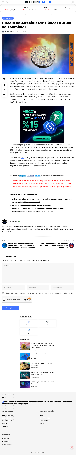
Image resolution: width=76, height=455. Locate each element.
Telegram (22, 176)
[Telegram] (29, 331)
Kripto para (14, 78)
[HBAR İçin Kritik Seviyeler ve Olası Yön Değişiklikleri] (25, 375)
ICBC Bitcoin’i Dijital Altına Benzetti (26, 202)
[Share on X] (4, 90)
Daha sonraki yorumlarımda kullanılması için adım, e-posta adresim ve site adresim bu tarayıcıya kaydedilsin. (38, 293)
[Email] (4, 94)
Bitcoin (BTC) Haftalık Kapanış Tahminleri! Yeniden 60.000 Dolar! (38, 208)
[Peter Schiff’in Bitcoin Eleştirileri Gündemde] (25, 366)
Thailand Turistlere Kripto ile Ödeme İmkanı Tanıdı (32, 212)
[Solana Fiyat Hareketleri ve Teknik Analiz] (25, 384)
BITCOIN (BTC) (7, 18)
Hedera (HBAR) (35, 377)
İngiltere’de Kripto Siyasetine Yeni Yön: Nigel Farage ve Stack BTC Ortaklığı (42, 199)
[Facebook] (29, 323)
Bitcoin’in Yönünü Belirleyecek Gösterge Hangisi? (31, 205)
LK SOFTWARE (41, 452)
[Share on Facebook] (4, 85)
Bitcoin (28, 78)
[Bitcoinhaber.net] (38, 2)
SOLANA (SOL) (34, 386)
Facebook (30, 176)
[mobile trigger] (3, 2)
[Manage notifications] (72, 447)
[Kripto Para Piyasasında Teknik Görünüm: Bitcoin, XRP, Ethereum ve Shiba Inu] (25, 346)
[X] (47, 323)
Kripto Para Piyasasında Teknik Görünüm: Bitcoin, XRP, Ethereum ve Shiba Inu (43, 345)
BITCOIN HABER (9, 31)
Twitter (37, 176)
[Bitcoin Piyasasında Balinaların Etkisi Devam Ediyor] (25, 356)
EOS (22, 158)
